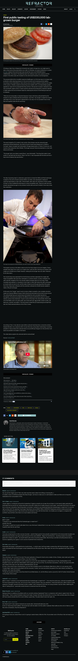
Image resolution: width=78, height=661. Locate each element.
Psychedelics (54, 640)
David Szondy (13, 421)
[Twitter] (44, 24)
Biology (40, 632)
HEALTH (8, 9)
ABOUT (27, 633)
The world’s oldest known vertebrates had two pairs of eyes (9, 452)
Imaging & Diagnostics (55, 637)
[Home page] (39, 4)
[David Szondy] (5, 422)
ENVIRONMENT (33, 9)
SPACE (44, 9)
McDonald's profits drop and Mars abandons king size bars (15, 383)
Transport (66, 635)
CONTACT (28, 642)
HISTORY (26, 9)
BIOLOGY (14, 9)
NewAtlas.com (67, 628)
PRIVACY (27, 640)
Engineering (66, 630)
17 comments (28, 415)
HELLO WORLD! (29, 630)
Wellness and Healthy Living (57, 642)
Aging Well (53, 644)
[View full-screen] (50, 28)
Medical (40, 637)
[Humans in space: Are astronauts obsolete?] (27, 443)
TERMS (27, 639)
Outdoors (66, 633)
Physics (40, 639)
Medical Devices (54, 639)
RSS (26, 644)
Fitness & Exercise (55, 647)
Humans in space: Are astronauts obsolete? (26, 451)
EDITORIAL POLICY (29, 635)
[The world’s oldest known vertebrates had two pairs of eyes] (10, 443)
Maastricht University (12, 410)
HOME (3, 9)
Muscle (36, 407)
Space (39, 640)
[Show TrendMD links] (51, 401)
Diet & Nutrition (54, 645)
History (39, 635)
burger (6, 72)
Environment (16, 407)
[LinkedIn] (46, 24)
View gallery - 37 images (27, 65)
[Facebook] (41, 24)
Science (8, 407)
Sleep (52, 649)
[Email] (51, 24)
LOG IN (70, 9)
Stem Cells (30, 407)
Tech (65, 632)
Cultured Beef (11, 338)
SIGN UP (66, 9)
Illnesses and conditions (56, 630)
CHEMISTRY (20, 9)
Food (23, 407)
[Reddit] (49, 24)
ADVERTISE (28, 637)
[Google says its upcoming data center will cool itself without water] (45, 443)
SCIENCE (40, 628)
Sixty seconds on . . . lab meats (10, 380)
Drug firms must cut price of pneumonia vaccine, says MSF (15, 386)
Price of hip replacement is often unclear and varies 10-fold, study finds (17, 396)
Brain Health (53, 632)
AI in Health (53, 635)
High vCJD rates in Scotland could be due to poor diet (14, 389)
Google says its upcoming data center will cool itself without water (45, 452)
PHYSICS (39, 9)
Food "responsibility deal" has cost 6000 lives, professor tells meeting (17, 393)
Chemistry (40, 633)
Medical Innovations (55, 633)
